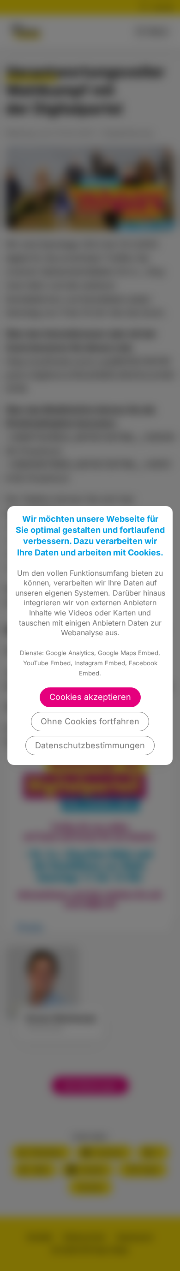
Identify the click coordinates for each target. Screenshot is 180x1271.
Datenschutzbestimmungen (90, 745)
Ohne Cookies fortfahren (90, 721)
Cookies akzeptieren (90, 697)
